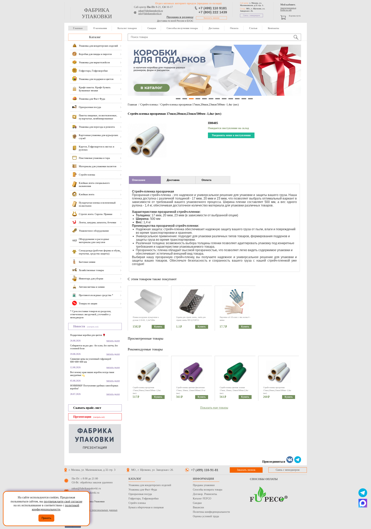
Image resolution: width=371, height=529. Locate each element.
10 (237, 98)
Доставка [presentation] (173, 179)
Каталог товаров (127, 28)
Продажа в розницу (180, 17)
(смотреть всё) (92, 327)
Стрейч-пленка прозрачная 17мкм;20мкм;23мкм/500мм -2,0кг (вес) (147, 390)
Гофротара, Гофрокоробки (143, 498)
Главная (78, 28)
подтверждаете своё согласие (63, 501)
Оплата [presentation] (206, 179)
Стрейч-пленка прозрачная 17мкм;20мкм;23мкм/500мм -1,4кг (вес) (199, 104)
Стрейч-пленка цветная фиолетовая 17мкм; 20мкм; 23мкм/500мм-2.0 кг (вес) (190, 390)
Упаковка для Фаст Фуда (142, 489)
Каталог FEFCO (202, 498)
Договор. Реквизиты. (205, 494)
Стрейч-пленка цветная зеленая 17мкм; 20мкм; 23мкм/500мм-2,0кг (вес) (234, 390)
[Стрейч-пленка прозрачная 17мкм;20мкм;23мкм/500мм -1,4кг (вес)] (147, 159)
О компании (100, 28)
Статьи (253, 28)
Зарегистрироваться (288, 8)
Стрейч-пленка (149, 104)
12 (250, 98)
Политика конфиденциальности (211, 511)
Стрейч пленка (137, 503)
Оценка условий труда (206, 516)
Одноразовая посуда (140, 494)
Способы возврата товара (207, 489)
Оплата (234, 28)
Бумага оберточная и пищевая (145, 507)
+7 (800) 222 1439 (212, 12)
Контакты (273, 28)
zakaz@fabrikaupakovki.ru (150, 10)
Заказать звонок (211, 18)
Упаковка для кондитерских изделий (149, 485)
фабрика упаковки (97, 13)
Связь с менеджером (251, 15)
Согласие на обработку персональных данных (90, 510)
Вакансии (198, 507)
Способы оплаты (264, 479)
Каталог (95, 37)
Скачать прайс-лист (87, 407)
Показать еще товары (214, 407)
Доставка (213, 28)
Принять (46, 518)
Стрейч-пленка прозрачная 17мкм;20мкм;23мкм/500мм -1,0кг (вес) (277, 390)
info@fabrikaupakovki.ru (150, 13)
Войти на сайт (286, 10)
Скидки (151, 28)
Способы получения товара (182, 28)
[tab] (145, 180)
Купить (158, 326)
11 (244, 98)
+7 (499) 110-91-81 (204, 470)
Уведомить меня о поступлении (231, 135)
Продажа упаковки (204, 485)
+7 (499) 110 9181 (212, 8)
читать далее (113, 340)
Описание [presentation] (138, 179)
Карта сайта (71, 506)
